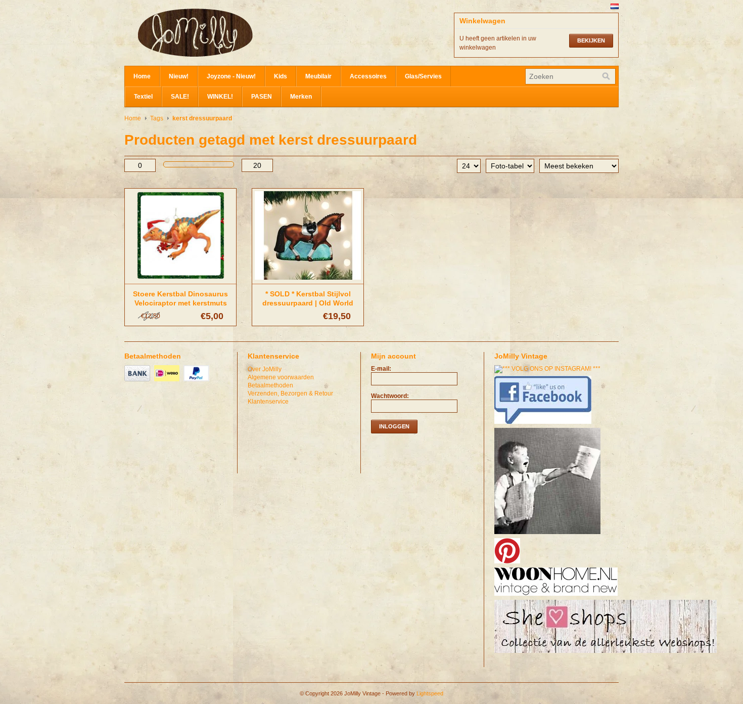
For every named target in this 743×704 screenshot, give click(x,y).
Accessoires (368, 76)
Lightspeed (429, 693)
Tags (156, 118)
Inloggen (394, 426)
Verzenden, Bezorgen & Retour (290, 393)
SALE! (180, 96)
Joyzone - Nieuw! (231, 76)
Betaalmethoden (270, 385)
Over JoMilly (265, 369)
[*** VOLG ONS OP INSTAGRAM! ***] (548, 368)
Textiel (143, 96)
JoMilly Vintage (225, 33)
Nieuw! (179, 76)
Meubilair (318, 76)
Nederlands (615, 6)
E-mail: (381, 368)
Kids (280, 76)
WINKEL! (220, 96)
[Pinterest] (508, 563)
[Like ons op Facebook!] (544, 424)
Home (142, 76)
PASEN (261, 96)
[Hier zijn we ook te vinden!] (557, 596)
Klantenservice (268, 401)
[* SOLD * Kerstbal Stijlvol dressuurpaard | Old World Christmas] (307, 280)
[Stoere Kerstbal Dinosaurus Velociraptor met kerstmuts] (180, 280)
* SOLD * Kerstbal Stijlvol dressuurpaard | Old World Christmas (307, 303)
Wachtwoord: (390, 396)
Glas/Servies (423, 76)
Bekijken (591, 40)
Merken (301, 96)
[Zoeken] (606, 76)
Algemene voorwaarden (281, 377)
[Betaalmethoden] (138, 381)
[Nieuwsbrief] (548, 534)
